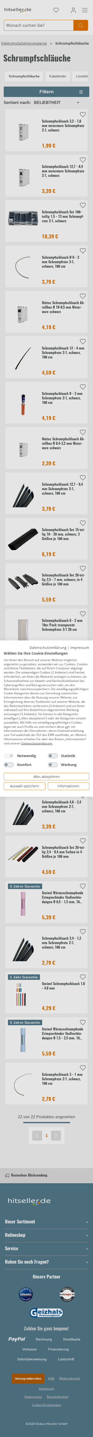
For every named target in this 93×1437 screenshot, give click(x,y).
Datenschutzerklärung (48, 647)
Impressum (79, 647)
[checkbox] (9, 755)
